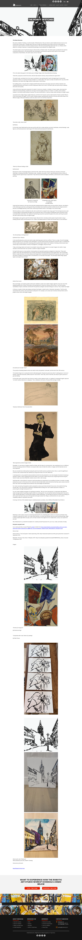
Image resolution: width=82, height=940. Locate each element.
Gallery (57, 5)
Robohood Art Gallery (46, 921)
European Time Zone (50, 888)
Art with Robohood (17, 927)
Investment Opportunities (47, 923)
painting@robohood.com (63, 927)
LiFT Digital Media (52, 932)
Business (29, 923)
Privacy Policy (45, 927)
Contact (65, 5)
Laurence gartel (52, 5)
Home (31, 5)
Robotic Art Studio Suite (18, 925)
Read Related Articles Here (19, 868)
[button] (66, 2)
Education (30, 925)
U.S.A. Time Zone (32, 888)
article (32, 527)
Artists (29, 921)
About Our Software (17, 923)
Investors (61, 5)
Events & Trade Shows (32, 927)
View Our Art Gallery (41, 903)
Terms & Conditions (46, 925)
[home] (17, 5)
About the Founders (17, 921)
